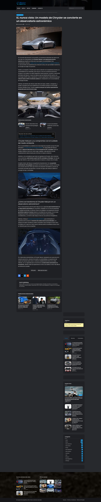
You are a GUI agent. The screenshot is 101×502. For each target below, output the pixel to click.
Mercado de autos (43, 270)
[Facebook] (19, 275)
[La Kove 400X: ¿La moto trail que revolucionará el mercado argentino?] (43, 482)
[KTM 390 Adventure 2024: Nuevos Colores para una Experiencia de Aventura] (68, 413)
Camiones (34, 8)
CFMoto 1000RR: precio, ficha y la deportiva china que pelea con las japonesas (77, 427)
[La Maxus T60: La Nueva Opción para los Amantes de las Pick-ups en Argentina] (68, 420)
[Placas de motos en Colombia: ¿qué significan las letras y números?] (68, 356)
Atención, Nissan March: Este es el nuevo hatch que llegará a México (31, 125)
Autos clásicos (68, 451)
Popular (66, 338)
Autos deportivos (69, 449)
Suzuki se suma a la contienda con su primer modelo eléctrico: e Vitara (53, 306)
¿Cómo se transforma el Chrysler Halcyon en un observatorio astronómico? (37, 137)
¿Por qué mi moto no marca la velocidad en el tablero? (77, 369)
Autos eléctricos (23, 12)
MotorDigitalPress (69, 458)
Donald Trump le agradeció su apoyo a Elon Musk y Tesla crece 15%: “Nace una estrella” (39, 306)
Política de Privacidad (80, 499)
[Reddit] (28, 275)
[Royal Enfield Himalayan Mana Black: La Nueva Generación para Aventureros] (68, 406)
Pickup (18, 8)
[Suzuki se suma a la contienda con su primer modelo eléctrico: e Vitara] (53, 300)
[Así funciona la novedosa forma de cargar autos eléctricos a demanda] (24, 300)
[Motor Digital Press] (21, 3)
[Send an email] (23, 24)
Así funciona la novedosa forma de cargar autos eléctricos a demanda (23, 306)
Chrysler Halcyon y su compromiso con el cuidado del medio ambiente (35, 135)
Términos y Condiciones (71, 499)
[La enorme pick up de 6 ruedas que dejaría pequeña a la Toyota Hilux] (68, 350)
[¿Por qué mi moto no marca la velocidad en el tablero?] (68, 369)
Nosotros (64, 499)
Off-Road (67, 460)
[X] (22, 275)
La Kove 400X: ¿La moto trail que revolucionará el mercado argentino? (73, 399)
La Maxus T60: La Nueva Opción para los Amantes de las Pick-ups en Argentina (77, 420)
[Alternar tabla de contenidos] (52, 134)
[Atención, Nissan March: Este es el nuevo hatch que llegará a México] (21, 125)
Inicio (18, 12)
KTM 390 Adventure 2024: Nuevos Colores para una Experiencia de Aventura (77, 413)
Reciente (73, 338)
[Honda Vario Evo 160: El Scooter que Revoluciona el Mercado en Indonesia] (57, 490)
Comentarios (80, 338)
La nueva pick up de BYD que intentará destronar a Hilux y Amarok (77, 344)
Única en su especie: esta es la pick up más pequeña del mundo (77, 363)
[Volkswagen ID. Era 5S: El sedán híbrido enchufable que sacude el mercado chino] (43, 490)
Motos (28, 8)
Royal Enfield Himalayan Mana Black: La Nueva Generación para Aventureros (77, 406)
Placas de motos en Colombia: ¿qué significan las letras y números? (76, 356)
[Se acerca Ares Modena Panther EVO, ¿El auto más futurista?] (43, 125)
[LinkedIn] (25, 275)
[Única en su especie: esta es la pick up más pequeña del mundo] (68, 363)
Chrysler (34, 270)
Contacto (40, 8)
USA (66, 455)
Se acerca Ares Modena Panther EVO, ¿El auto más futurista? (53, 125)
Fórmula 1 (67, 456)
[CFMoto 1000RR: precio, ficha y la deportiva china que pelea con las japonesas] (68, 427)
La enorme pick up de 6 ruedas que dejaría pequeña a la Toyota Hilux (77, 350)
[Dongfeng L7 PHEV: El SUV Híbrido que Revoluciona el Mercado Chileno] (50, 486)
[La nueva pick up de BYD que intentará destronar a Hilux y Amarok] (68, 344)
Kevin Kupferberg (20, 24)
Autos (23, 8)
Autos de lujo (68, 445)
